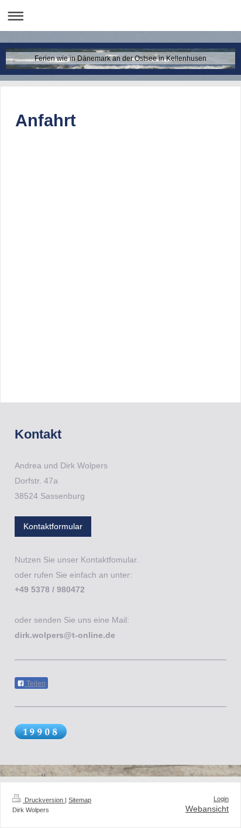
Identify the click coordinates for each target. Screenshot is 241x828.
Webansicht (207, 808)
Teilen (35, 683)
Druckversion (44, 799)
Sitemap (79, 799)
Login (221, 798)
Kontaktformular (52, 526)
